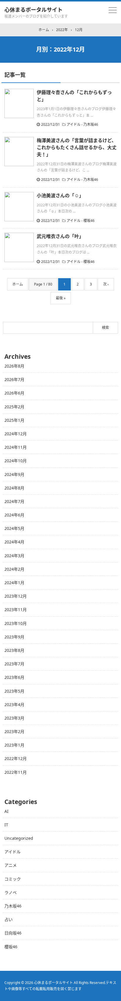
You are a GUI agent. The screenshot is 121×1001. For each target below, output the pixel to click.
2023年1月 (14, 745)
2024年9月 (14, 474)
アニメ (10, 865)
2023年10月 (15, 623)
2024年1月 (14, 582)
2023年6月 (14, 677)
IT (6, 824)
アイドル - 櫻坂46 (81, 220)
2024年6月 (14, 515)
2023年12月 (15, 596)
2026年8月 (14, 366)
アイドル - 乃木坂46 (82, 124)
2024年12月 (15, 433)
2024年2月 (14, 569)
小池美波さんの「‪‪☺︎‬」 (60, 195)
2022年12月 (15, 758)
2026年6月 (14, 393)
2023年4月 (14, 704)
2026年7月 (14, 379)
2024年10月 (15, 460)
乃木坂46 (12, 906)
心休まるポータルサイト (33, 9)
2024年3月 (14, 555)
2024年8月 (14, 488)
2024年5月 (14, 528)
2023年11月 (15, 609)
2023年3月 (14, 718)
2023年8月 (14, 650)
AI (6, 811)
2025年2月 (14, 406)
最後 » (60, 297)
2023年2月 (14, 731)
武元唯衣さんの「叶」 (60, 236)
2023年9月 (14, 637)
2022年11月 (15, 772)
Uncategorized (18, 838)
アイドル (12, 851)
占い (8, 919)
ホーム (17, 284)
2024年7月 (14, 501)
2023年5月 (14, 691)
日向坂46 (12, 933)
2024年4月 (14, 542)
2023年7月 (14, 664)
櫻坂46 (10, 946)
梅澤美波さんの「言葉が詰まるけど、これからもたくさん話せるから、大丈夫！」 (77, 147)
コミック (12, 879)
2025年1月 (14, 420)
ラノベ (10, 892)
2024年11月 (15, 447)
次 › (106, 284)
